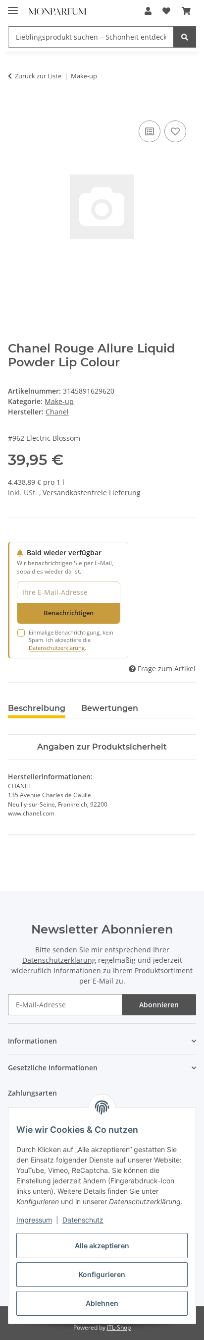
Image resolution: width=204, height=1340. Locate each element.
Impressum (34, 1220)
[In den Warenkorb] (16, 107)
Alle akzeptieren (102, 1245)
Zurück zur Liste (38, 75)
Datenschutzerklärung (57, 647)
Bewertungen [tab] (109, 708)
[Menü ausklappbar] (13, 6)
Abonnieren (159, 1004)
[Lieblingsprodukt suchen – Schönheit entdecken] (184, 37)
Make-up (59, 401)
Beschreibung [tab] (36, 708)
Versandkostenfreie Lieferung (92, 492)
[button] (148, 11)
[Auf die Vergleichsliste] (149, 131)
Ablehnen (102, 1303)
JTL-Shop (119, 1327)
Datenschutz (82, 1220)
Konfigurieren (102, 1274)
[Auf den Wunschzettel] (175, 131)
